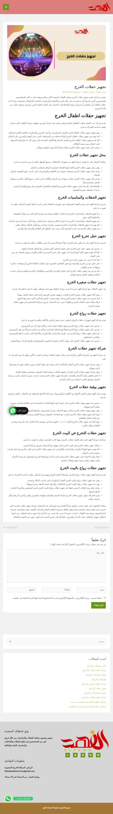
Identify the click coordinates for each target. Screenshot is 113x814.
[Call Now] (12, 410)
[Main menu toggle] (6, 7)
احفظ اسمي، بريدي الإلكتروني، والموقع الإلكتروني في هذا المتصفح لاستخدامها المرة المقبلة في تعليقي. (57, 598)
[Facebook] (98, 755)
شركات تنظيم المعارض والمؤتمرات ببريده (88, 702)
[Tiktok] (67, 755)
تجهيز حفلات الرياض (97, 688)
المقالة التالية (10, 527)
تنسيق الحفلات (88, 92)
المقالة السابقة (102, 527)
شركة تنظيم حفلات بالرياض (94, 670)
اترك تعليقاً (101, 92)
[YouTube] (83, 755)
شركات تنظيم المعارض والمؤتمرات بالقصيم (87, 707)
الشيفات (62, 422)
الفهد (93, 123)
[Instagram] (90, 755)
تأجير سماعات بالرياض (96, 666)
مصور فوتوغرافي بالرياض (95, 693)
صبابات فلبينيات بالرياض (96, 675)
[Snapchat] (75, 755)
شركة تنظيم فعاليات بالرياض (94, 697)
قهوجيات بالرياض (98, 679)
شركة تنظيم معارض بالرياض (94, 684)
